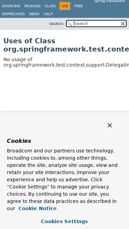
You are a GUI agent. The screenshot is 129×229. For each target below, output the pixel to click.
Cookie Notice (37, 208)
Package (32, 6)
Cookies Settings (64, 221)
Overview (11, 6)
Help (48, 14)
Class (50, 6)
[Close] (109, 125)
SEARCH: (56, 24)
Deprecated (13, 14)
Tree (78, 6)
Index (34, 14)
